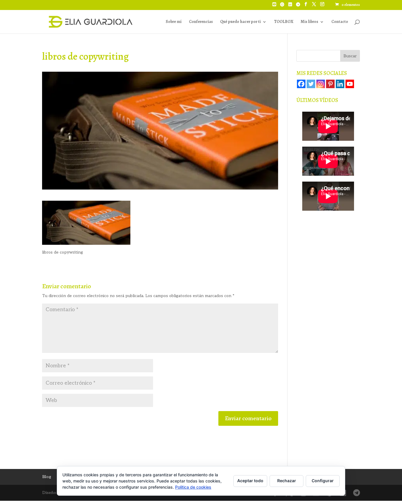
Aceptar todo (250, 480)
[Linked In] (290, 6)
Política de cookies (193, 487)
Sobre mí (174, 22)
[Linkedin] (340, 84)
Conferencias (201, 22)
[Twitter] (311, 84)
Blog (46, 476)
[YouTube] (274, 6)
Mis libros (309, 22)
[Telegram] (298, 6)
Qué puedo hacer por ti (240, 22)
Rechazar (286, 480)
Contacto (339, 22)
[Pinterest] (282, 6)
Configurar (323, 480)
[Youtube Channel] (349, 84)
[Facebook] (301, 84)
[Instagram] (320, 84)
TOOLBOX (283, 22)
